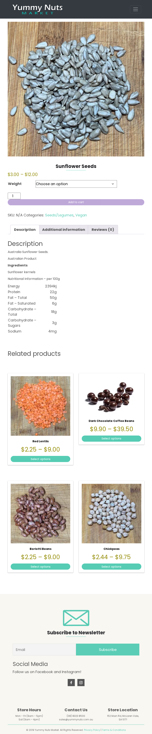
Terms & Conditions (114, 730)
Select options (40, 459)
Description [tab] (25, 229)
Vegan (81, 215)
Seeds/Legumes (59, 215)
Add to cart (76, 202)
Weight (15, 183)
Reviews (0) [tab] (103, 229)
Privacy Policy (92, 730)
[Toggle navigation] (135, 9)
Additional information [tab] (63, 229)
